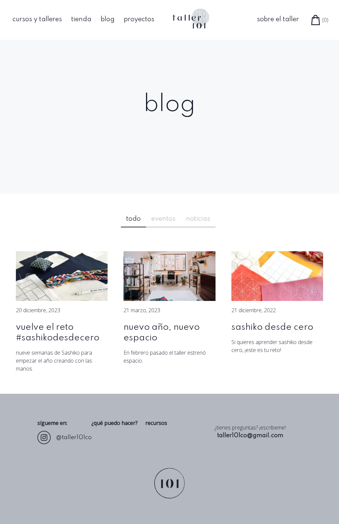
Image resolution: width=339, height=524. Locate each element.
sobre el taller (278, 19)
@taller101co (74, 437)
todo (133, 219)
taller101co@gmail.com (250, 435)
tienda (81, 19)
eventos (163, 219)
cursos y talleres (37, 19)
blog (108, 19)
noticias (198, 219)
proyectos (139, 19)
